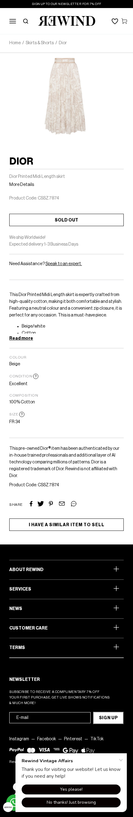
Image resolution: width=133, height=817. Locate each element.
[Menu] (12, 21)
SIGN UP (108, 718)
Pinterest (73, 739)
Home (15, 43)
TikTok (97, 739)
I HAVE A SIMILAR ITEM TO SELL (67, 525)
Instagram (19, 739)
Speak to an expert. (63, 264)
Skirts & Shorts (40, 43)
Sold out (66, 220)
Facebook (46, 739)
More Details (21, 185)
